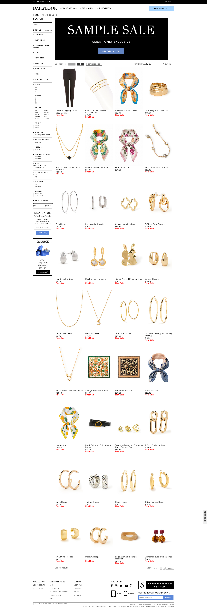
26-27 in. (37, 149)
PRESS (76, 592)
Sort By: (137, 64)
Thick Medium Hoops (155, 502)
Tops (37, 52)
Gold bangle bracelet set (156, 111)
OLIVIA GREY (39, 195)
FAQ (51, 585)
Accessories (41, 79)
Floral (37, 125)
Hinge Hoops (121, 502)
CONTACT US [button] (169, 604)
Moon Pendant (92, 334)
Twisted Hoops (92, 502)
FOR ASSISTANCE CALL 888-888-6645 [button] (142, 604)
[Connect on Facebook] (112, 586)
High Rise (38, 142)
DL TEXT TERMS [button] (129, 606)
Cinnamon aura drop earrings (158, 557)
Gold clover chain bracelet (157, 168)
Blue (36, 112)
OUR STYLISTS (103, 8)
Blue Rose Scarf (152, 391)
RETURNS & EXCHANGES (59, 592)
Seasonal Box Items (41, 46)
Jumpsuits (39, 68)
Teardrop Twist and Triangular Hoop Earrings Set (129, 446)
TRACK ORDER (55, 595)
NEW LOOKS (86, 8)
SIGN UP (41, 233)
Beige (37, 110)
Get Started (161, 8)
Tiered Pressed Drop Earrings (128, 279)
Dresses (38, 63)
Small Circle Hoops (64, 557)
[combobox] (171, 64)
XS (35, 101)
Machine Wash (40, 168)
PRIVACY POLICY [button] (88, 606)
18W (36, 89)
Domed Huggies (152, 279)
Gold (37, 114)
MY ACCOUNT (39, 582)
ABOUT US (78, 585)
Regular (38, 157)
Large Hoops (61, 502)
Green (46, 114)
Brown (47, 112)
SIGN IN (168, 2)
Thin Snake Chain (64, 334)
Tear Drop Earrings (64, 279)
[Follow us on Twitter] (121, 586)
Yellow (47, 118)
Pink (45, 116)
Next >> (170, 568)
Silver (37, 118)
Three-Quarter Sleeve (42, 135)
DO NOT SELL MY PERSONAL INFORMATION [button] (151, 606)
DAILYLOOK (38, 193)
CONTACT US (55, 588)
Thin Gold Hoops (123, 334)
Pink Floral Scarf (122, 168)
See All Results (62, 568)
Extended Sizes (94, 64)
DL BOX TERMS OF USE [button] (115, 606)
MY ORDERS (38, 588)
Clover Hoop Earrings (125, 224)
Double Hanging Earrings (96, 279)
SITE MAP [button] (171, 606)
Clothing (39, 40)
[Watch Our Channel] (126, 586)
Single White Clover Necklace (69, 391)
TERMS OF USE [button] (100, 606)
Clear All (48, 30)
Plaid (37, 127)
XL (35, 99)
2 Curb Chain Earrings (155, 445)
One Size (38, 95)
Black (46, 110)
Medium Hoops (92, 557)
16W (36, 87)
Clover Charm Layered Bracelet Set (95, 112)
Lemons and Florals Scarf (97, 168)
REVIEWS (77, 595)
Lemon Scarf (61, 445)
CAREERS (77, 588)
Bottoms (39, 58)
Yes (36, 177)
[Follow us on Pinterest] (131, 586)
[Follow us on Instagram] (116, 586)
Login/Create (39, 585)
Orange (37, 116)
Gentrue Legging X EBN (66, 111)
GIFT (51, 598)
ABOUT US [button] (160, 604)
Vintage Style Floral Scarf (97, 391)
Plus (36, 184)
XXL (36, 103)
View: (165, 64)
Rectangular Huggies (94, 224)
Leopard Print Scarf (124, 391)
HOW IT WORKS (68, 8)
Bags (37, 74)
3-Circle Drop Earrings (155, 224)
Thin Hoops (61, 224)
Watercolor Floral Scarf (126, 111)
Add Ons (38, 35)
